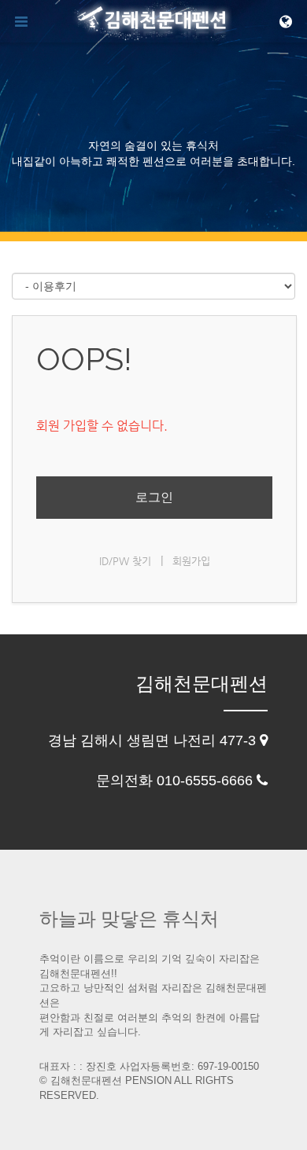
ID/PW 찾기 (125, 561)
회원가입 (191, 561)
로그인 (154, 497)
